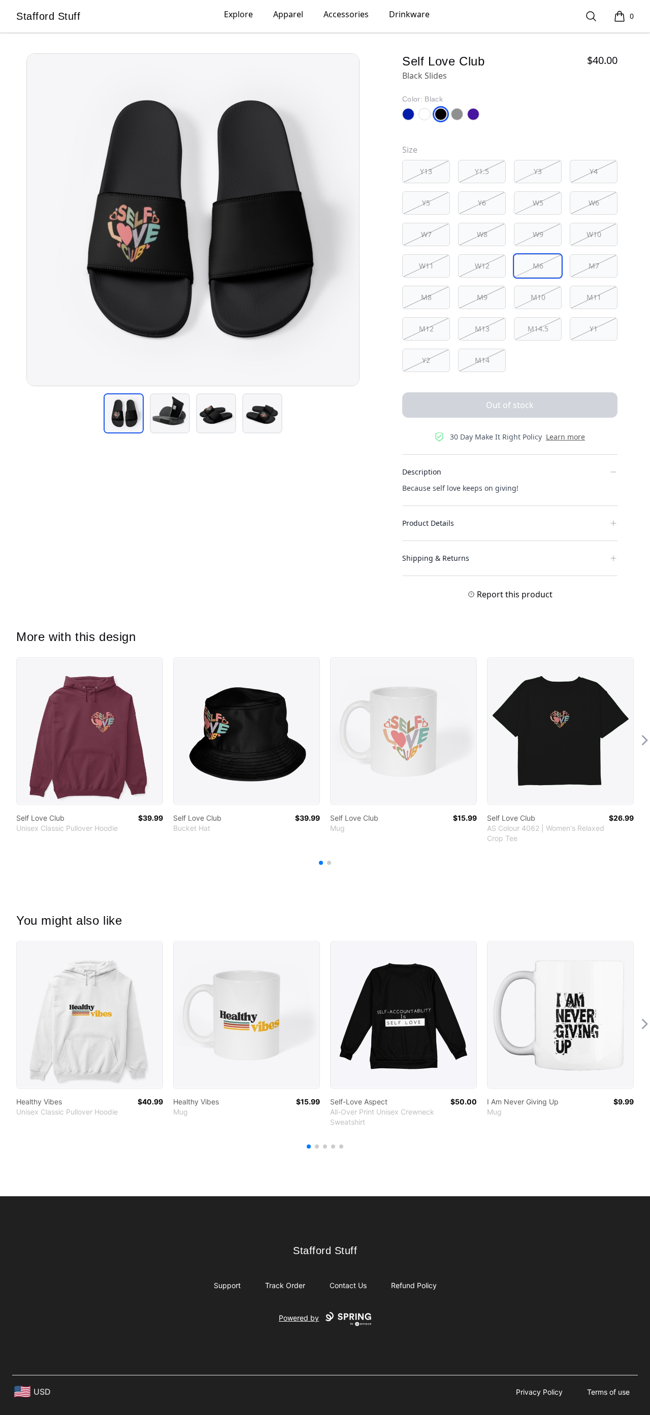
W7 (426, 234)
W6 (594, 203)
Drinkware (409, 14)
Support (227, 1285)
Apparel (288, 14)
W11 (426, 266)
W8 (482, 234)
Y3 (538, 171)
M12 (426, 328)
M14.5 (538, 328)
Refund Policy (414, 1285)
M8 (426, 297)
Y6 (482, 203)
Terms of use (608, 1392)
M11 (594, 297)
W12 (482, 266)
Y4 (594, 171)
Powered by (299, 1317)
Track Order (285, 1285)
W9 (538, 234)
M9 (482, 297)
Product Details (428, 523)
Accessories (346, 14)
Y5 (426, 203)
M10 (538, 297)
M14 (482, 360)
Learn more (565, 437)
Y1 (594, 328)
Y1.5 (482, 171)
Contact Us (348, 1285)
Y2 (426, 360)
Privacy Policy (539, 1392)
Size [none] (409, 149)
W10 (594, 234)
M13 (482, 328)
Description (421, 472)
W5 (538, 203)
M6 (538, 266)
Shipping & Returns (435, 558)
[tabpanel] (193, 219)
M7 (594, 266)
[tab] (124, 413)
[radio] (426, 171)
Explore (238, 14)
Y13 (426, 171)
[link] (89, 731)
